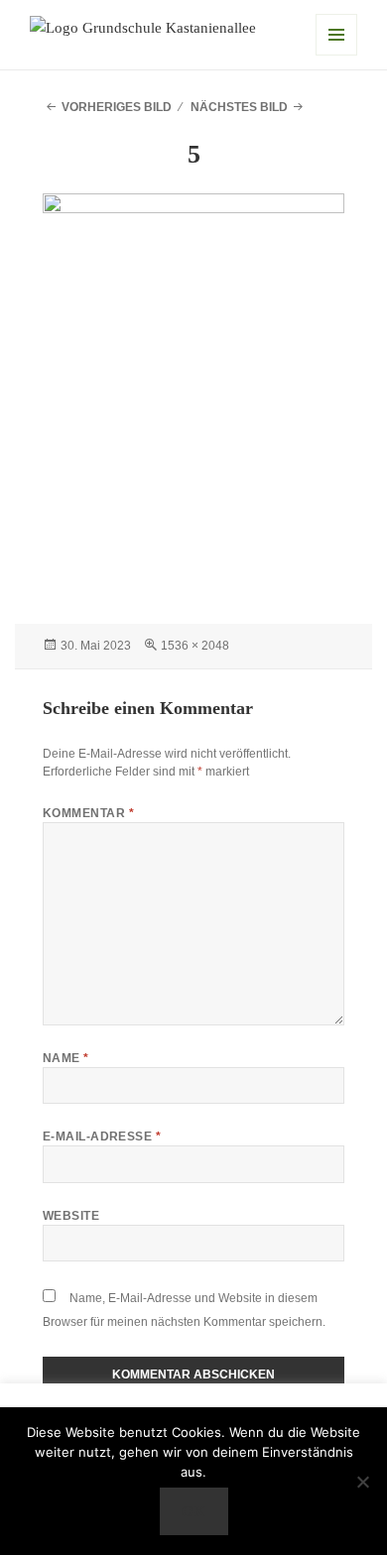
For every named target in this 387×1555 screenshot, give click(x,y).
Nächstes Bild (239, 107)
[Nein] (362, 1482)
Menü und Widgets (336, 35)
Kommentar (88, 813)
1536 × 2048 (195, 646)
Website (71, 1216)
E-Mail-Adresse (102, 1136)
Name (66, 1058)
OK (193, 1511)
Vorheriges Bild (117, 107)
